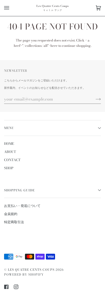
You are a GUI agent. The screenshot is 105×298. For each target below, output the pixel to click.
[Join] (94, 99)
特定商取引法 (14, 221)
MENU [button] (9, 127)
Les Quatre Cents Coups (31, 269)
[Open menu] (11, 8)
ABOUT (10, 151)
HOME (9, 143)
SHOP (8, 168)
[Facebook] (6, 287)
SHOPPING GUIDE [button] (19, 190)
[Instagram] (16, 287)
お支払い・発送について (22, 205)
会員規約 (10, 213)
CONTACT (12, 159)
